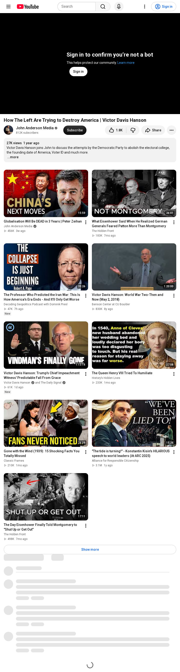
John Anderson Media (35, 128)
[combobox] (77, 6)
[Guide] (8, 6)
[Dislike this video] (132, 130)
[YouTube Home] (27, 6)
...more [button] (13, 157)
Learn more (126, 63)
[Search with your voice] (119, 6)
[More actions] (171, 130)
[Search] (102, 6)
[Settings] (144, 6)
